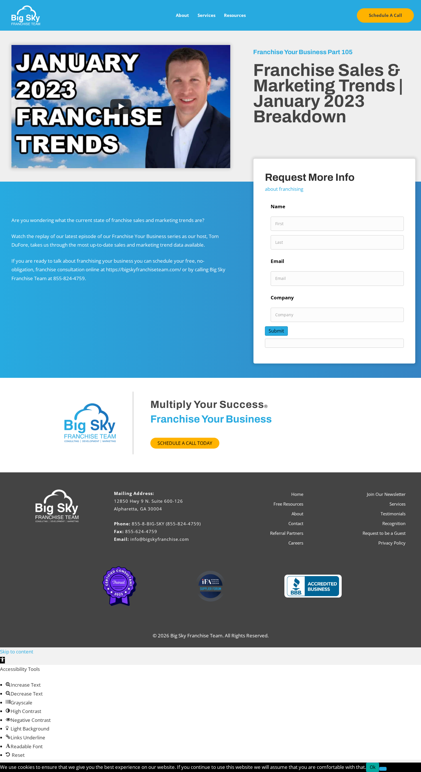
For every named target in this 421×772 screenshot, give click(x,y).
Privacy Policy (392, 543)
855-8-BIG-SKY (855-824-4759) (166, 524)
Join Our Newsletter (386, 494)
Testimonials (393, 513)
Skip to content (16, 651)
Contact (295, 523)
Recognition (394, 523)
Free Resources (288, 504)
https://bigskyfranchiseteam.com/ (143, 269)
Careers (295, 543)
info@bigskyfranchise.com (159, 539)
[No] (383, 769)
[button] (385, 15)
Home (297, 494)
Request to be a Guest (384, 533)
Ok (372, 767)
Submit (276, 331)
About (182, 15)
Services (206, 15)
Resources (235, 15)
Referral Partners (286, 533)
